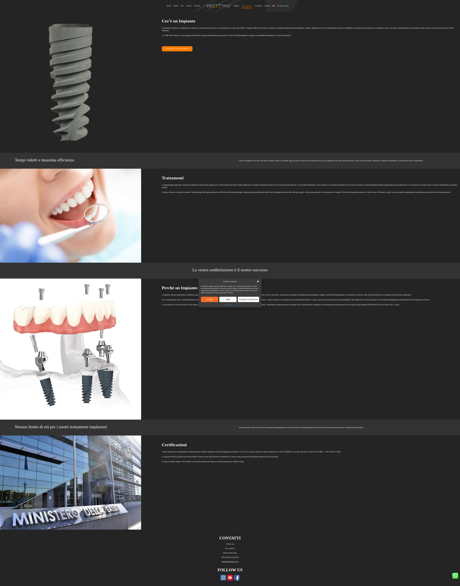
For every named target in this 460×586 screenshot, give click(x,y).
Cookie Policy (229, 304)
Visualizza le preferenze (248, 299)
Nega (228, 299)
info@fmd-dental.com (230, 562)
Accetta (210, 299)
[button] (258, 281)
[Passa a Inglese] (272, 6)
